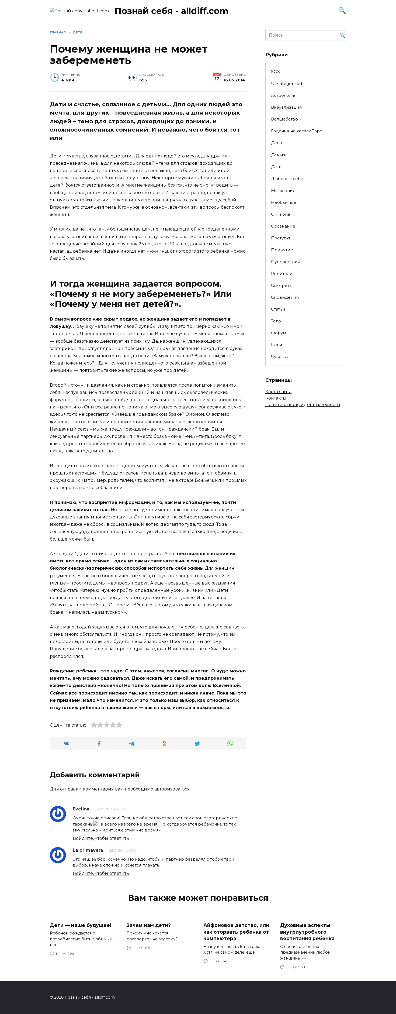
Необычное (283, 202)
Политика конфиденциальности (302, 404)
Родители (282, 273)
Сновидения (285, 297)
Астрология (284, 95)
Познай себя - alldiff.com (171, 11)
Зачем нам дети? (149, 925)
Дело (276, 142)
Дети (276, 166)
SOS (275, 71)
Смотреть (281, 285)
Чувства (279, 356)
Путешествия (285, 261)
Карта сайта (278, 391)
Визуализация (286, 107)
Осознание (283, 226)
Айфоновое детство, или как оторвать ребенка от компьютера (236, 931)
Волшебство (284, 119)
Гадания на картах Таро (296, 130)
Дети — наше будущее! (80, 925)
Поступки (281, 237)
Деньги (279, 154)
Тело (276, 321)
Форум (278, 332)
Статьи (278, 309)
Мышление (283, 190)
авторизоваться (172, 789)
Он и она (280, 214)
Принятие (282, 249)
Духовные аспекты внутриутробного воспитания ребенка (307, 931)
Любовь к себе (287, 178)
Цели (276, 344)
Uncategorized (286, 83)
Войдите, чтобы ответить (101, 838)
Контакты (275, 398)
